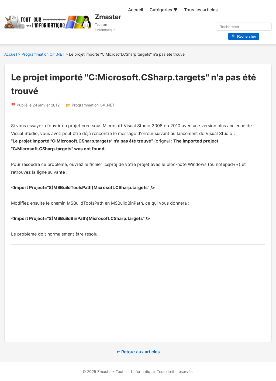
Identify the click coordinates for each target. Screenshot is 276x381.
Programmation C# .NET (43, 54)
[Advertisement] (138, 288)
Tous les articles (201, 9)
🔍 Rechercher (244, 36)
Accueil (135, 9)
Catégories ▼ (164, 9)
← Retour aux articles (138, 351)
